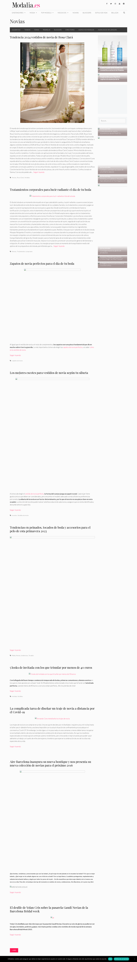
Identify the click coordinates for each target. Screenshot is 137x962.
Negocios (62, 13)
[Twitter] (111, 3)
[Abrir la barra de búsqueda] (124, 12)
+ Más (14, 950)
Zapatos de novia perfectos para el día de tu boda (42, 263)
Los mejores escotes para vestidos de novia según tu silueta (49, 373)
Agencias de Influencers (107, 30)
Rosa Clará (20, 177)
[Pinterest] (123, 3)
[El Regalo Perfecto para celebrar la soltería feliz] (111, 267)
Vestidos (27, 177)
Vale (110, 959)
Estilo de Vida (101, 13)
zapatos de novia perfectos (73, 347)
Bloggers (87, 13)
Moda (32, 13)
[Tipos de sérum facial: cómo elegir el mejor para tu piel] (112, 65)
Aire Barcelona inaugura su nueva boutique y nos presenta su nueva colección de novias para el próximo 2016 (50, 763)
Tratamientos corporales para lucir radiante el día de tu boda (50, 190)
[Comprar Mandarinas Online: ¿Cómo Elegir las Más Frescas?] (111, 260)
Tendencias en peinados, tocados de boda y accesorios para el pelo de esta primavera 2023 (50, 529)
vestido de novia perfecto (34, 494)
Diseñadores (17, 13)
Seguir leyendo (38, 172)
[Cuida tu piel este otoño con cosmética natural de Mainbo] (112, 71)
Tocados (31, 655)
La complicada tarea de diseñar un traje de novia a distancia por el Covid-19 (52, 710)
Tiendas (27, 30)
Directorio (69, 30)
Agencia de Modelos (86, 30)
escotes (14, 515)
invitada (14, 696)
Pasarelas (46, 30)
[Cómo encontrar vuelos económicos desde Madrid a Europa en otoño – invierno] (111, 134)
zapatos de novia (17, 360)
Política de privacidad (121, 959)
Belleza (114, 13)
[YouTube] (119, 3)
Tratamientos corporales (25, 251)
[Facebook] (107, 3)
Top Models (46, 13)
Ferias (36, 30)
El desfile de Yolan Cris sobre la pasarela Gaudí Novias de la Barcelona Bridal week (49, 909)
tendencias (24, 655)
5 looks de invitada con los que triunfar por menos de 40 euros (51, 667)
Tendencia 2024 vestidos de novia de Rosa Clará (41, 37)
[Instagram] (115, 3)
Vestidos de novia (23, 515)
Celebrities (16, 30)
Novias (76, 13)
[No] (134, 959)
